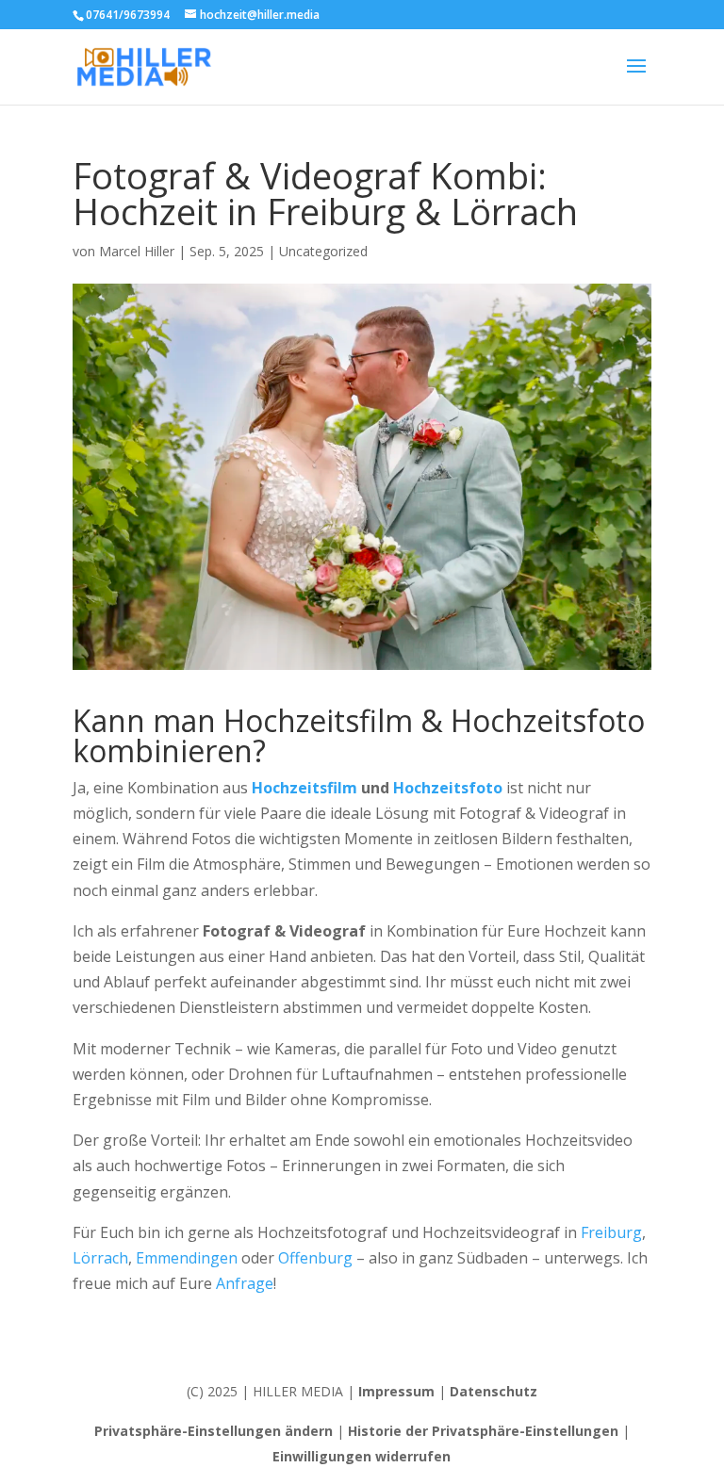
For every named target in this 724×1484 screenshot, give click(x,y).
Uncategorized (323, 251)
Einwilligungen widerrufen (361, 1456)
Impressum (396, 1391)
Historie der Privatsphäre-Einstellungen (483, 1431)
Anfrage (244, 1283)
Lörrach (100, 1258)
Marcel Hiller (136, 251)
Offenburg (315, 1258)
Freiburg (611, 1232)
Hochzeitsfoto (447, 787)
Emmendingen (187, 1258)
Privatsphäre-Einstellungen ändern (213, 1431)
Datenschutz (493, 1391)
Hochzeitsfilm (304, 787)
